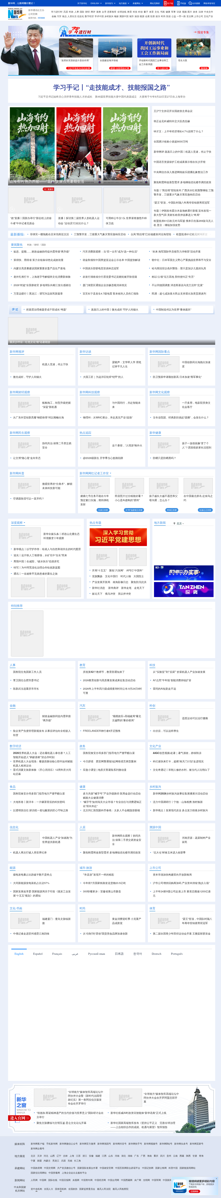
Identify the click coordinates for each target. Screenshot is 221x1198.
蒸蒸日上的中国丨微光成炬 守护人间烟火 (114, 309)
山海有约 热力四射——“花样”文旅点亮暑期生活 (47, 181)
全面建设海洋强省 (109, 60)
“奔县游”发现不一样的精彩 (98, 893)
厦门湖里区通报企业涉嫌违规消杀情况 (105, 285)
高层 (65, 11)
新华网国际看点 (159, 351)
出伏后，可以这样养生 (166, 749)
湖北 (123, 1174)
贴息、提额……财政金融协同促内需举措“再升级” (42, 251)
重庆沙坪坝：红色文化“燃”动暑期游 (30, 342)
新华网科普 (17, 473)
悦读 (168, 16)
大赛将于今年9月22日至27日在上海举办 (162, 96)
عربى (75, 972)
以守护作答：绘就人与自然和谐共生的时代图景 (54, 549)
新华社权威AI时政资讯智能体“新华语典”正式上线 (138, 1131)
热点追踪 (85, 433)
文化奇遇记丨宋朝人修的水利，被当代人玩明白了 (181, 788)
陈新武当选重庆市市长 (26, 688)
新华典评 (113, 588)
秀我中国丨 (20, 561)
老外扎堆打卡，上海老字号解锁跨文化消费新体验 (42, 276)
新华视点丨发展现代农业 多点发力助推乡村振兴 (180, 829)
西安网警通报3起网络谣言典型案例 (116, 780)
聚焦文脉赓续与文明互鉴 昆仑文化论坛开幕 (61, 1141)
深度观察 (17, 522)
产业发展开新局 (101, 582)
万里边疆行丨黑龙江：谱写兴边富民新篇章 (38, 293)
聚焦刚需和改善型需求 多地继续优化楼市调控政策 (182, 182)
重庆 (156, 1174)
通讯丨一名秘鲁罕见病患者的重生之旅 (36, 573)
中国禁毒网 (54, 1191)
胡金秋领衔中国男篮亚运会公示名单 (103, 260)
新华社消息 (98, 588)
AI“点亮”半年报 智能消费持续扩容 (172, 680)
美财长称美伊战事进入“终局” (183, 215)
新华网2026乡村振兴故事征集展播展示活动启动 (180, 812)
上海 (72, 1174)
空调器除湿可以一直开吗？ (28, 498)
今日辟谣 (88, 780)
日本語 (119, 972)
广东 (136, 1174)
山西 (52, 1174)
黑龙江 (55, 1179)
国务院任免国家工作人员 (27, 672)
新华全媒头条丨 (52, 534)
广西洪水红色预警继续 (195, 190)
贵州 (169, 1174)
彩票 (152, 16)
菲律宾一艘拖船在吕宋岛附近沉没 (49, 234)
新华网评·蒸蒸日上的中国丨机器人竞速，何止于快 (182, 151)
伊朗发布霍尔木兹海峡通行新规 (179, 210)
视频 (184, 11)
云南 (175, 1174)
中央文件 (208, 11)
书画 (162, 11)
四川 (162, 1174)
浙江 (85, 1174)
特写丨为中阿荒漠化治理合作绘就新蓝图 (37, 567)
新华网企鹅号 (37, 1167)
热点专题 (95, 522)
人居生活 (72, 16)
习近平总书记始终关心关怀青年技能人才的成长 (65, 96)
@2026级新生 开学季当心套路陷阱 (103, 458)
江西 (104, 1174)
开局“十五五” (99, 570)
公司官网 (32, 14)
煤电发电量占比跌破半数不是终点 (32, 893)
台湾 (104, 11)
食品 (64, 16)
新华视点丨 (20, 549)
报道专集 (203, 32)
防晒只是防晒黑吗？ (164, 458)
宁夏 (33, 1179)
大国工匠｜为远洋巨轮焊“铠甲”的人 (103, 377)
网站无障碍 (155, 3)
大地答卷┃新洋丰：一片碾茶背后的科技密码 (39, 820)
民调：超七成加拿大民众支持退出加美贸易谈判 (179, 293)
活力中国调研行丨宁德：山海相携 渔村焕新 (178, 820)
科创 (140, 11)
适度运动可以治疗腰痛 (195, 737)
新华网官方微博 (87, 1162)
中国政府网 (36, 1186)
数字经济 (89, 16)
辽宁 (59, 1174)
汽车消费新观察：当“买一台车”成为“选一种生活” (110, 251)
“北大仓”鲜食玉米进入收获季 (169, 871)
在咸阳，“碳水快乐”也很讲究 (43, 561)
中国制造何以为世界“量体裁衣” (173, 309)
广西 (143, 1174)
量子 (146, 11)
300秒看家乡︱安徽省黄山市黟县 (102, 910)
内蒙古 (47, 1179)
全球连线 (121, 11)
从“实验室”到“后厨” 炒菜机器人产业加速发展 (179, 672)
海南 (149, 1174)
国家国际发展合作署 (87, 1186)
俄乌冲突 (110, 593)
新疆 (39, 1179)
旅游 (137, 16)
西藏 (182, 1174)
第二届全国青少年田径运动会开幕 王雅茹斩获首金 (181, 952)
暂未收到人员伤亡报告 (126, 293)
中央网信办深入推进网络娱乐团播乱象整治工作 (181, 172)
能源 (142, 16)
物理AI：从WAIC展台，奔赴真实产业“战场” (108, 417)
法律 (201, 11)
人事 (76, 11)
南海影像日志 (120, 582)
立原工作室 (103, 510)
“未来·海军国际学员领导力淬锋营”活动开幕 (176, 251)
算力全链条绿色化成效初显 (47, 260)
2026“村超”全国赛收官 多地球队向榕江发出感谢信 (42, 285)
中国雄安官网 (106, 1186)
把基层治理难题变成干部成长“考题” (46, 309)
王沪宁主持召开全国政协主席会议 (173, 111)
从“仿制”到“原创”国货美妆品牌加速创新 (105, 952)
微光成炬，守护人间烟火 (27, 377)
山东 (110, 1174)
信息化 (80, 16)
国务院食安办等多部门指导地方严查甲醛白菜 (109, 771)
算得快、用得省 (23, 260)
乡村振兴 (108, 16)
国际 (82, 11)
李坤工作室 (172, 510)
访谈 (179, 11)
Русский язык (96, 972)
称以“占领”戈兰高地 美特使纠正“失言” (173, 276)
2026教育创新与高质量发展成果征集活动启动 (109, 680)
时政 (71, 11)
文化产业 (208, 16)
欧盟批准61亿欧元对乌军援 (169, 221)
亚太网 (190, 16)
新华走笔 (126, 588)
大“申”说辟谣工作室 (134, 510)
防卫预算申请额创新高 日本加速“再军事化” (177, 377)
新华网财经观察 (20, 392)
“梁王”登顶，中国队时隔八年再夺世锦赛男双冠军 (182, 202)
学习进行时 (56, 11)
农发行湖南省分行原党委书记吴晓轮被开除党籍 (110, 276)
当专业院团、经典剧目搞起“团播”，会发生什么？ (181, 417)
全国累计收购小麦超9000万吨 (171, 141)
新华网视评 (17, 351)
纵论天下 (97, 593)
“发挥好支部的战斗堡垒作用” (75, 60)
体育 (151, 11)
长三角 (77, 1179)
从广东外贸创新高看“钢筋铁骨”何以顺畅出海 (38, 417)
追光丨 (17, 555)
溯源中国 (123, 16)
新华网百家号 (196, 1162)
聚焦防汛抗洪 (138, 582)
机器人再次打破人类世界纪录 (30, 871)
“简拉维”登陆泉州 (171, 190)
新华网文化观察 (159, 392)
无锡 (70, 1179)
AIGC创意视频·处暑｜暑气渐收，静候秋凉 (177, 771)
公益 (173, 16)
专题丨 (157, 190)
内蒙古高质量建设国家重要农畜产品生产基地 (39, 268)
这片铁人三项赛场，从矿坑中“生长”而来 (44, 555)
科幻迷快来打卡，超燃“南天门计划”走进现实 (178, 780)
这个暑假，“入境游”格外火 (127, 445)
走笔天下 (139, 588)
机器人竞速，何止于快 (55, 364)
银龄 (116, 16)
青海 (201, 1174)
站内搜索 (196, 3)
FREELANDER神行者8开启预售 (102, 749)
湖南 (130, 1174)
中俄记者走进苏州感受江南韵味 (31, 952)
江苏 (78, 1174)
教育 (129, 11)
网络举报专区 (209, 3)
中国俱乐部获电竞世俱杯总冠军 (101, 268)
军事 (173, 11)
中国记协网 (147, 1186)
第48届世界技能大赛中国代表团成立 (116, 96)
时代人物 (126, 576)
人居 (82, 846)
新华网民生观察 (20, 433)
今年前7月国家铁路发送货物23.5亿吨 (104, 901)
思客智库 (111, 11)
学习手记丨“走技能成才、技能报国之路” (111, 87)
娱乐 (158, 16)
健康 (168, 11)
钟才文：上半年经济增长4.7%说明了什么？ (179, 131)
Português (177, 972)
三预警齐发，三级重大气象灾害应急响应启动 (100, 234)
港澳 (98, 11)
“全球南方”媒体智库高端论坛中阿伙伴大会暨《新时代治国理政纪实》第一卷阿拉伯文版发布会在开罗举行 (85, 1116)
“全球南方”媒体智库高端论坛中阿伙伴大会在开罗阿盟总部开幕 (161, 1116)
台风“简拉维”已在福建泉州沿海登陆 (151, 234)
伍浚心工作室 (205, 510)
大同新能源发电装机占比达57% (31, 901)
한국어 (137, 972)
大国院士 (138, 576)
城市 (131, 16)
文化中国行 (111, 576)
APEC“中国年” (134, 570)
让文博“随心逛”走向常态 (27, 458)
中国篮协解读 (132, 260)
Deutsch (156, 972)
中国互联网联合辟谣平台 (127, 1186)
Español (38, 972)
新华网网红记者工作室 (94, 473)
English (19, 972)
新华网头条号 (181, 1162)
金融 (54, 16)
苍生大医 (182, 60)
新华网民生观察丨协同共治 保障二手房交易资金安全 (126, 858)
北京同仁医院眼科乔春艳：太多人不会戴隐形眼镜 (111, 829)
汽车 (59, 16)
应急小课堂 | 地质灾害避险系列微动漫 (104, 788)
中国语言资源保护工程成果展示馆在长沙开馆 (179, 162)
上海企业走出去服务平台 (74, 1191)
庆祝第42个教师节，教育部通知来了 (104, 672)
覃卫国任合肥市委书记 (26, 680)
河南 (117, 1174)
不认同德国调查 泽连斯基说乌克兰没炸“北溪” (177, 285)
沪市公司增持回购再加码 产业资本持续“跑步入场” (181, 901)
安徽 (91, 1174)
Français (57, 972)
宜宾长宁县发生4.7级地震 (97, 293)
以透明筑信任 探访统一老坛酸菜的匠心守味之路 (40, 829)
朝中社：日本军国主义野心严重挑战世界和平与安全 (181, 260)
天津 (39, 1174)
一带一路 (181, 16)
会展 (147, 16)
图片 (190, 11)
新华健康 (155, 433)
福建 (97, 1174)
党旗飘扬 (97, 576)
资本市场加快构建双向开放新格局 (172, 893)
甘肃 (195, 1174)
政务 (195, 11)
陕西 (188, 1174)
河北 (46, 1174)
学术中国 (99, 16)
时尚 (163, 16)
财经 (87, 11)
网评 (93, 11)
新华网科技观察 (90, 392)
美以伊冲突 (124, 593)
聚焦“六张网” (116, 570)
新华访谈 (85, 351)
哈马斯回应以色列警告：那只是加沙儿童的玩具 (179, 268)
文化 (157, 11)
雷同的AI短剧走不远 (164, 688)
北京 (33, 1174)
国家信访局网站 (39, 1191)
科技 (135, 11)
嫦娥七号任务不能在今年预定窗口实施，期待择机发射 (94, 500)
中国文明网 (49, 1186)
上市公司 (198, 16)
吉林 (65, 1174)
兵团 (63, 1179)
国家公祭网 (161, 1186)
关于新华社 (82, 3)
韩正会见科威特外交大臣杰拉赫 (172, 121)
